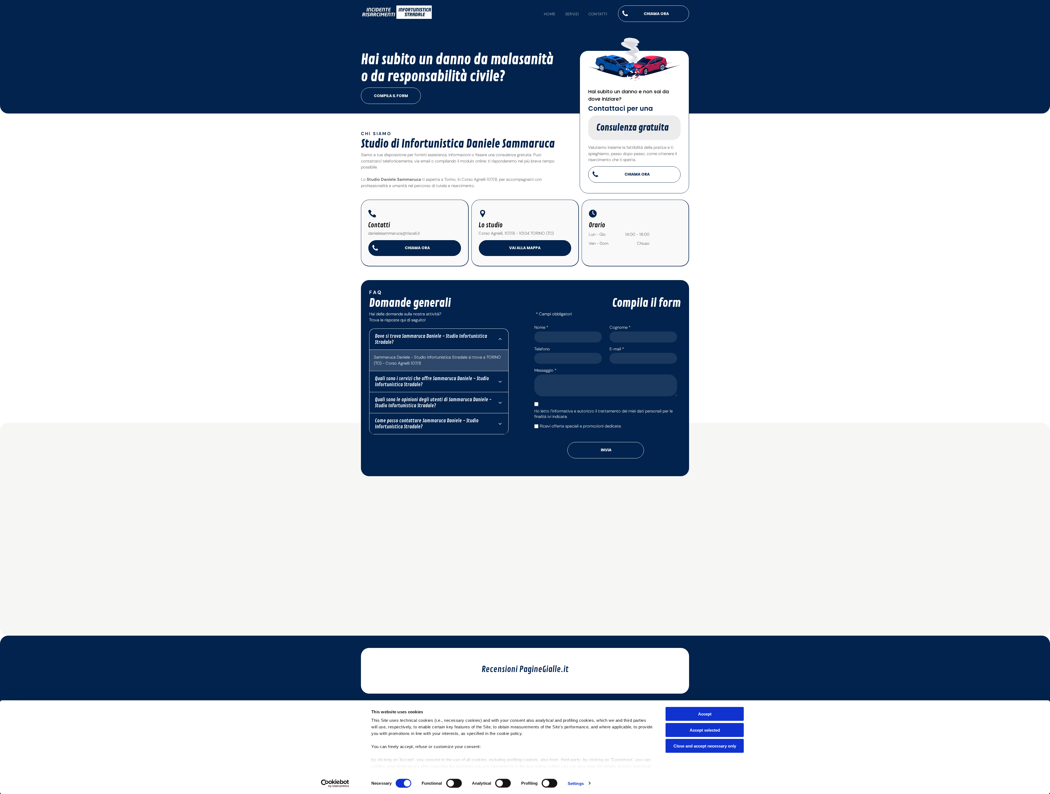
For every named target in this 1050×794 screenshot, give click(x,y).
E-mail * (616, 349)
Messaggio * (545, 370)
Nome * (541, 327)
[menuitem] (545, 14)
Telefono (542, 349)
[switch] (454, 783)
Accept (704, 714)
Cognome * (620, 327)
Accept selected (705, 730)
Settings (576, 783)
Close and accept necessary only (704, 746)
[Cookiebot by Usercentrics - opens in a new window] (335, 783)
